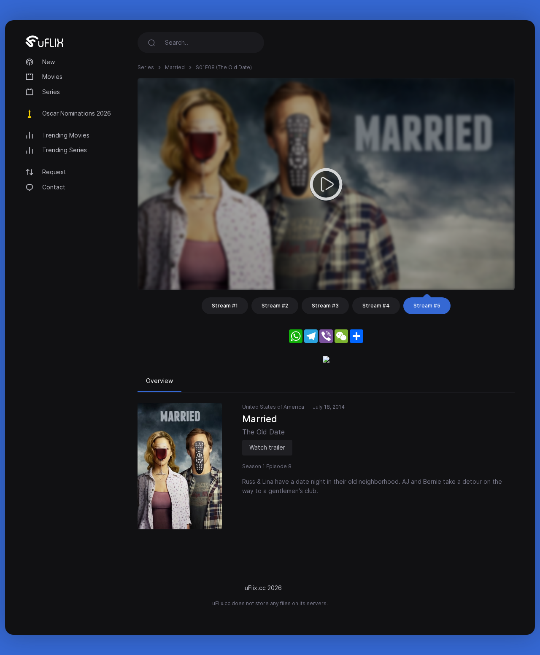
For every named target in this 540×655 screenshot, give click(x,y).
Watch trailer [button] (267, 447)
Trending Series (64, 150)
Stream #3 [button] (325, 305)
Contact (53, 187)
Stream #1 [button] (225, 305)
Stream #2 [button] (275, 305)
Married (175, 67)
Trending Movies (65, 135)
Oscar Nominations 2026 (76, 113)
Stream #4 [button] (376, 305)
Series (51, 91)
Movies (52, 76)
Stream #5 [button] (426, 305)
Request (54, 171)
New (48, 61)
